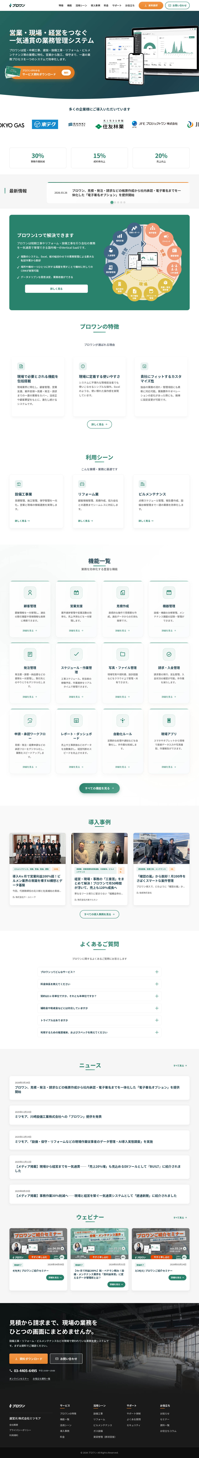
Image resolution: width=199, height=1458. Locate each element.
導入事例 (64, 1431)
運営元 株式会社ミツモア (25, 1418)
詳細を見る (55, 1277)
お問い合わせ (180, 5)
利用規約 (13, 1435)
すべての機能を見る (97, 788)
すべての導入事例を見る (97, 914)
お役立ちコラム (168, 1431)
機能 (69, 5)
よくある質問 (134, 1419)
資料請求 (153, 5)
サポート (117, 5)
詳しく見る (56, 288)
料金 (106, 5)
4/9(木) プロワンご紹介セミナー (31, 1270)
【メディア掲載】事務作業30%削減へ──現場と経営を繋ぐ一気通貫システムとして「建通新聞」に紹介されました (96, 1195)
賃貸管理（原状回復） (105, 1436)
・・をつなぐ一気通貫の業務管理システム (51, 36)
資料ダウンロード (31, 1359)
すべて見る (178, 1065)
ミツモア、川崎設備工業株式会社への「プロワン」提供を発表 (58, 1116)
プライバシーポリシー (20, 1430)
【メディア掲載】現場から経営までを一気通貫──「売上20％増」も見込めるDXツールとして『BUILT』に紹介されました (98, 1168)
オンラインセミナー (19, 1378)
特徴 (61, 5)
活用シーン (81, 5)
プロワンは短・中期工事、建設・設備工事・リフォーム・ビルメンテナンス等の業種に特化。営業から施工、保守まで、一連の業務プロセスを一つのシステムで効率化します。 (49, 54)
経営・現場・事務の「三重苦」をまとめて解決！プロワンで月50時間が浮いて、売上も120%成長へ (99, 883)
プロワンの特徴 (68, 1413)
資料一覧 (164, 1425)
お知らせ (164, 1413)
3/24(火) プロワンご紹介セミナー (154, 1270)
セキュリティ (134, 1425)
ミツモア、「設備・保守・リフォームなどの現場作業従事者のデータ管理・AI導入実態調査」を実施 (84, 1141)
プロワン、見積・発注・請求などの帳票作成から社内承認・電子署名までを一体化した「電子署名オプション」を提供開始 (97, 1089)
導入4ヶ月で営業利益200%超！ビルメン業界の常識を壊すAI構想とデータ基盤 (37, 880)
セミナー (164, 1419)
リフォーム (99, 1419)
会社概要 (13, 1424)
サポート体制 (134, 1413)
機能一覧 (64, 1419)
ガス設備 (98, 1431)
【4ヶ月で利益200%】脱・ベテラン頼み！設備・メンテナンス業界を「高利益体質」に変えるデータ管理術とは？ (99, 1274)
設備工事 (98, 1413)
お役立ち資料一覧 (41, 1378)
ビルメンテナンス (102, 1425)
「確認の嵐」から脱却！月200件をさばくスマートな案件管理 (161, 878)
